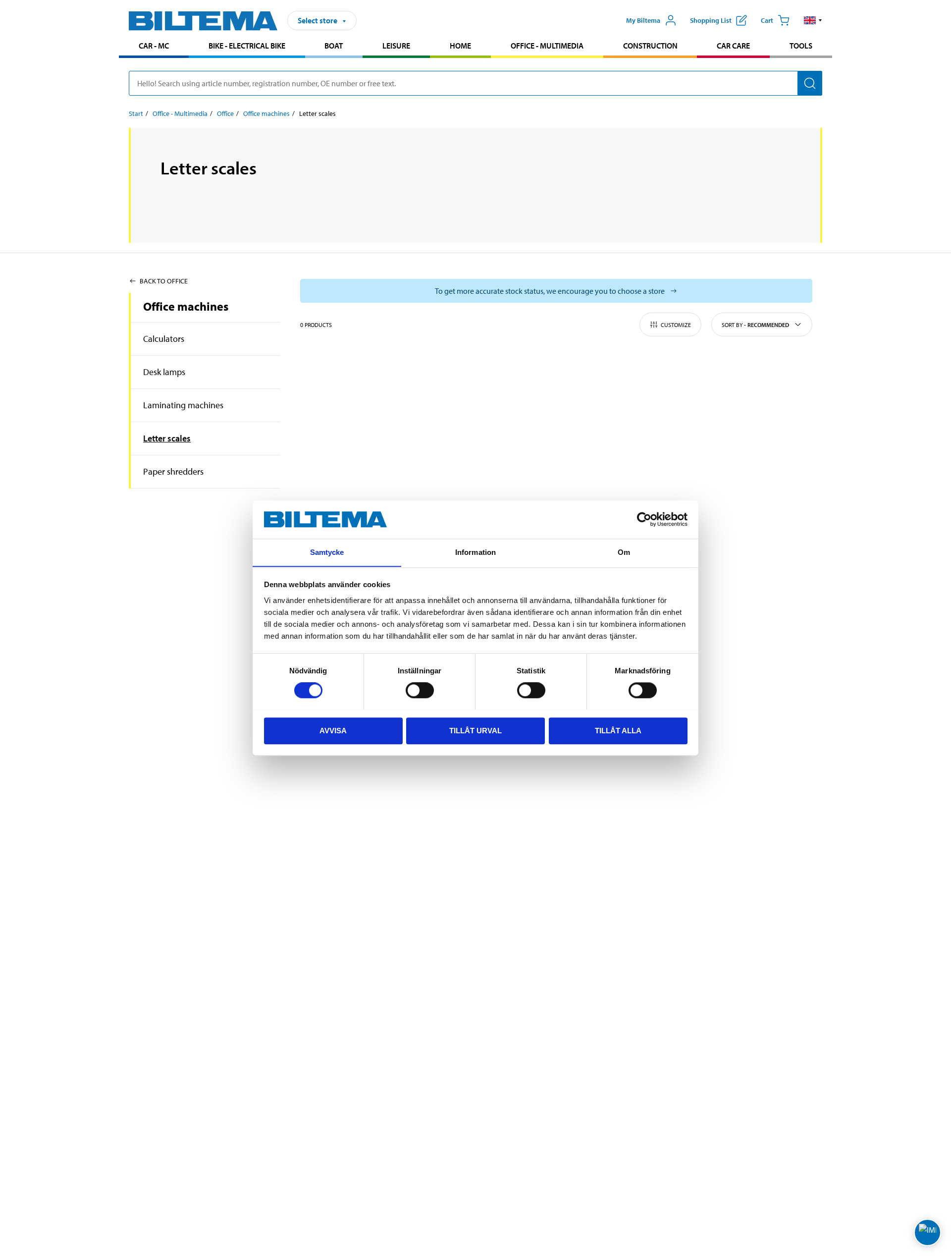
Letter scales (167, 438)
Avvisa (333, 730)
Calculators (163, 338)
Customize (676, 324)
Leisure (396, 46)
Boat (333, 46)
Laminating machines (183, 405)
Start (136, 113)
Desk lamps (164, 372)
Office (225, 113)
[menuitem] (154, 47)
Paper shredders (173, 471)
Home (460, 46)
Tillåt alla (618, 730)
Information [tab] (475, 552)
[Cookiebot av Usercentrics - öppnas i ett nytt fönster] (644, 519)
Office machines (266, 113)
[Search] (809, 83)
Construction (650, 46)
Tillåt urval (475, 730)
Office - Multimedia (547, 46)
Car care (733, 46)
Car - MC (154, 46)
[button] (813, 20)
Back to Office (164, 280)
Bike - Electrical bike (247, 46)
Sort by (755, 324)
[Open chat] (927, 1232)
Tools (801, 46)
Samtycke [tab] (327, 552)
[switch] (420, 690)
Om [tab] (624, 552)
